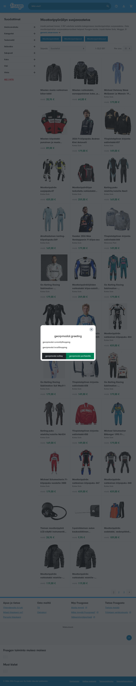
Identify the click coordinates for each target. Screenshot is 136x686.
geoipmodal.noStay (54, 356)
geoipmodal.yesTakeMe (80, 356)
